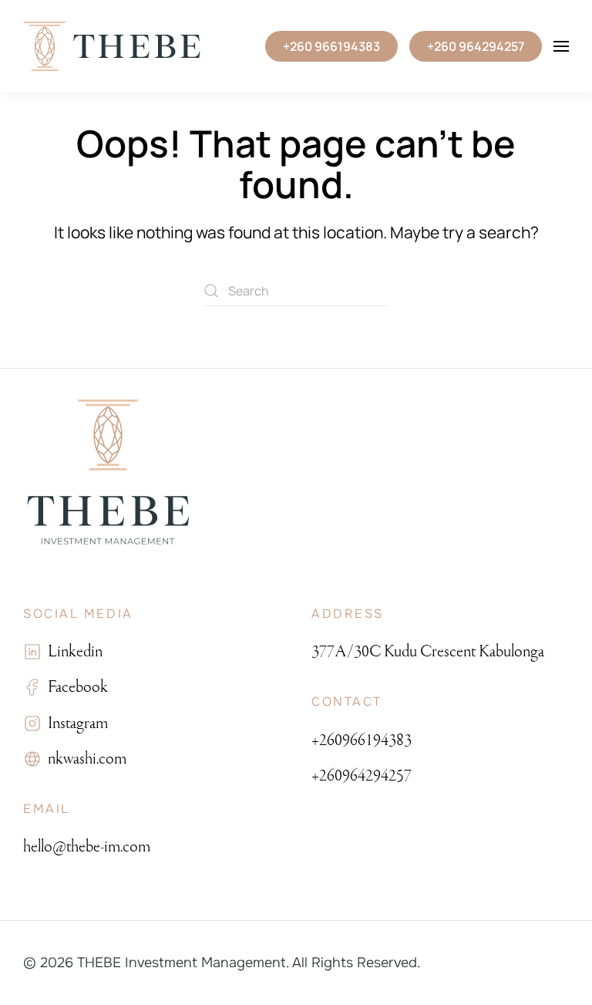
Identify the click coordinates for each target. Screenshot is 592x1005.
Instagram (75, 723)
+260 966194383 (331, 46)
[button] (561, 46)
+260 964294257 (475, 46)
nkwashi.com (84, 758)
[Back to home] (111, 46)
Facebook (75, 686)
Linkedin (72, 651)
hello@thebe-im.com (86, 846)
